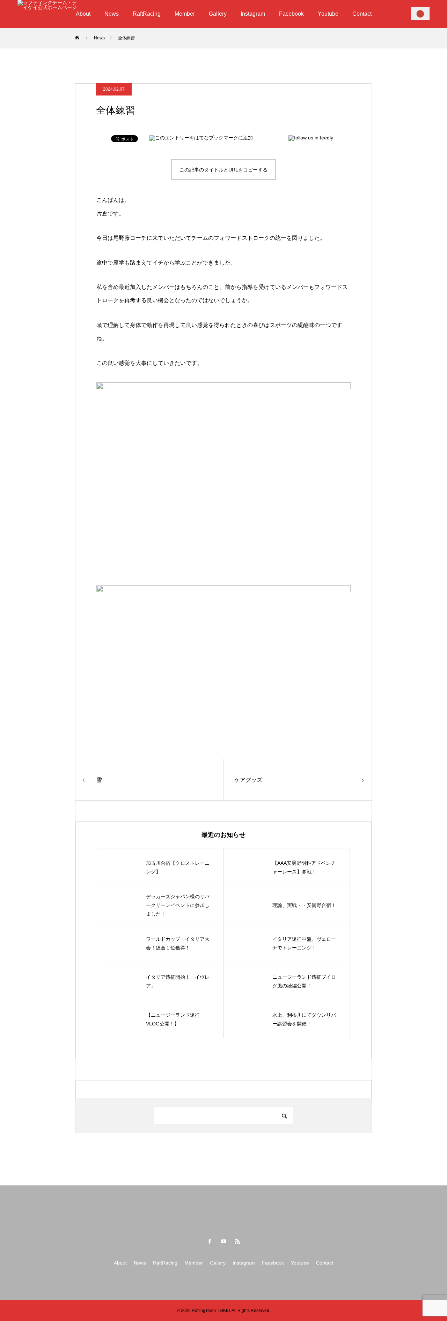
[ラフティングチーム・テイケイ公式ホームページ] (47, 14)
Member (185, 14)
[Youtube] (223, 1241)
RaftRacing (147, 14)
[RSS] (237, 1241)
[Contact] (420, 13)
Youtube (328, 14)
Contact (362, 14)
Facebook (291, 14)
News (111, 14)
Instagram (253, 14)
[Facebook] (209, 1241)
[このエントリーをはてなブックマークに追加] (201, 137)
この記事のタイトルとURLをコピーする (223, 170)
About (83, 14)
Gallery (218, 14)
